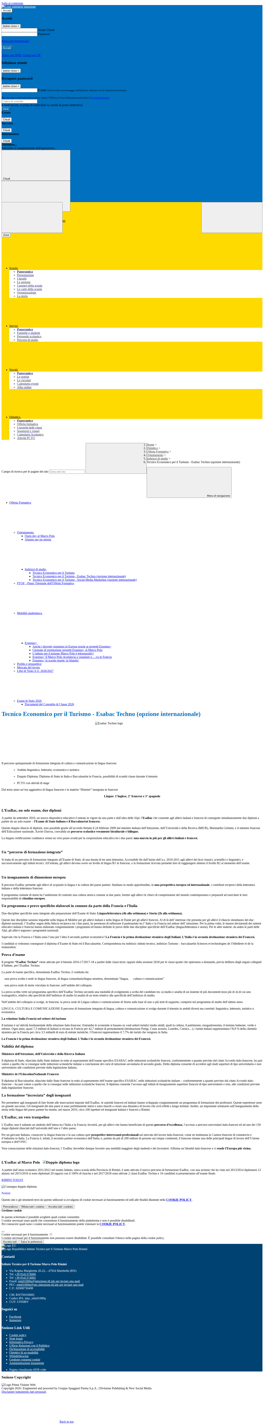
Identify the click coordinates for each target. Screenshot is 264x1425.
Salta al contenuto (12, 3)
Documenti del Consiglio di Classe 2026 (49, 704)
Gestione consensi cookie (24, 1359)
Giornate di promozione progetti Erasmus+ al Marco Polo (67, 650)
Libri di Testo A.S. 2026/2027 (35, 671)
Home (150, 444)
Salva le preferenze (31, 1241)
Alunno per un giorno (38, 539)
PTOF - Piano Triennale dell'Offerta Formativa (45, 583)
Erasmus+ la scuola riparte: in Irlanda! (55, 660)
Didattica (152, 448)
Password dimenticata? (15, 41)
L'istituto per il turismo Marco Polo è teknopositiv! (63, 653)
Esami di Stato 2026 (29, 700)
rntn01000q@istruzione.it (49, 1281)
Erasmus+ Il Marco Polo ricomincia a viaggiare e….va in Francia (72, 657)
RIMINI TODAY (12, 1180)
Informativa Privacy (21, 1342)
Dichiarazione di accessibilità (27, 1349)
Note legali (16, 1338)
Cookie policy (17, 1335)
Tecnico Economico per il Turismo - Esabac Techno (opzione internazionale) (79, 576)
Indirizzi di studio (157, 458)
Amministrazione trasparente (26, 1363)
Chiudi (6, 119)
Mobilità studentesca (30, 613)
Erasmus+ (31, 643)
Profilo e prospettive (29, 664)
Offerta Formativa (158, 451)
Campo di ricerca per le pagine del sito (25, 471)
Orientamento (155, 455)
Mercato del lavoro (28, 667)
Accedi (7, 10)
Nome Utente (46, 30)
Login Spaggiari (100, 97)
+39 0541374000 (25, 1274)
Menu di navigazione (218, 495)
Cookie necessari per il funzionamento (25, 1234)
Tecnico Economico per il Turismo (53, 572)
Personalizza (10, 1206)
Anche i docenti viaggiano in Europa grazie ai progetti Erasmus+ (71, 646)
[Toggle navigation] (32, 217)
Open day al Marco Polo (40, 536)
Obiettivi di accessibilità (23, 1352)
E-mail (42, 90)
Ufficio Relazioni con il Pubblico (29, 1345)
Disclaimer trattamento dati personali (24, 1391)
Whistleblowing (19, 1356)
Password (44, 34)
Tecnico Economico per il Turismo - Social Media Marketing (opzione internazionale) (84, 579)
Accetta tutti (60, 1206)
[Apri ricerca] (231, 217)
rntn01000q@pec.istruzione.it (50, 1284)
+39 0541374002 (25, 1277)
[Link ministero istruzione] (19, 6)
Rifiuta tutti (32, 1206)
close (6, 234)
